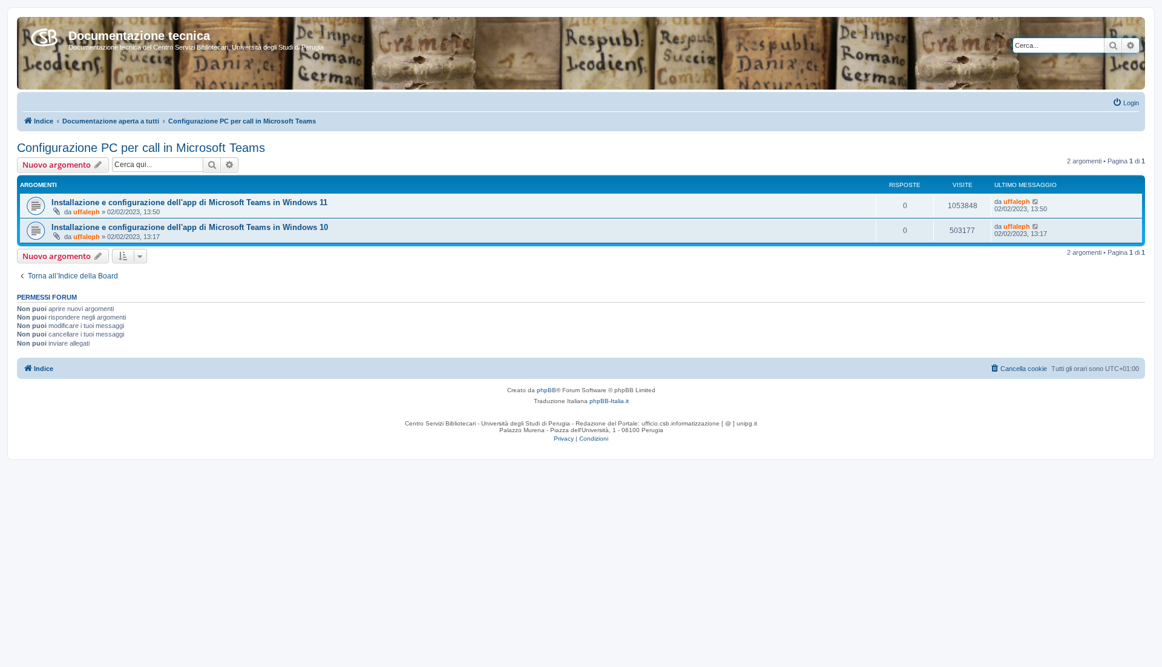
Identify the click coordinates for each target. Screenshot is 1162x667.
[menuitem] (1125, 103)
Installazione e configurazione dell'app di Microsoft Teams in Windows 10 (189, 227)
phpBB (546, 390)
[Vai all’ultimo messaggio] (1036, 201)
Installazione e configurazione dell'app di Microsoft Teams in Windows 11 (189, 202)
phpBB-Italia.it (609, 401)
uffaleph (86, 211)
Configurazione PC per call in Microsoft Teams (141, 147)
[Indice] (44, 35)
